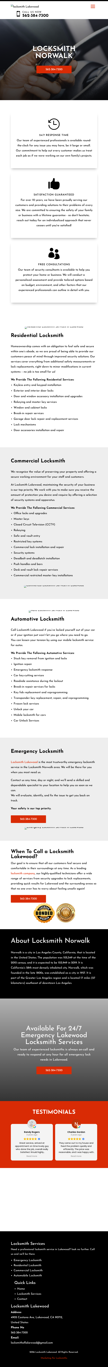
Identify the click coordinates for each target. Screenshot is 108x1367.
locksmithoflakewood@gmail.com (32, 1342)
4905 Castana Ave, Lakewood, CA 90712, (37, 1317)
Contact (22, 1299)
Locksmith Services (29, 1294)
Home (21, 1288)
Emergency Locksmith (28, 1260)
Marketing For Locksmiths (54, 1358)
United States (19, 1322)
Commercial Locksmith (28, 1270)
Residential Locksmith (27, 1265)
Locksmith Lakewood (24, 762)
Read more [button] (32, 1156)
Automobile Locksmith (28, 1275)
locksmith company (23, 873)
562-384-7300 (54, 69)
